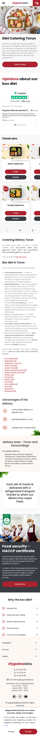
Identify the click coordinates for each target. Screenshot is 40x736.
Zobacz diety (20, 64)
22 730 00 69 (21, 670)
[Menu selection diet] (15, 156)
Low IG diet (9, 382)
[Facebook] (14, 696)
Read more (20, 584)
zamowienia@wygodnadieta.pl (21, 680)
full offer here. (21, 257)
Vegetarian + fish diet (13, 363)
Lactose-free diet (11, 368)
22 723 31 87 (21, 673)
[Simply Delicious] (15, 198)
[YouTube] (26, 696)
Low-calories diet (11, 358)
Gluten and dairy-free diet (15, 372)
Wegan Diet (9, 389)
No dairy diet (9, 375)
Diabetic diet (9, 379)
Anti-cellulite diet (11, 384)
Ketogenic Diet (10, 391)
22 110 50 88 (21, 676)
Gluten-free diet (11, 365)
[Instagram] (20, 696)
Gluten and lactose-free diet (16, 370)
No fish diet (9, 377)
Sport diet (8, 386)
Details (16, 177)
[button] (32, 230)
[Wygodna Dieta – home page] (20, 3)
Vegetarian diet (11, 361)
